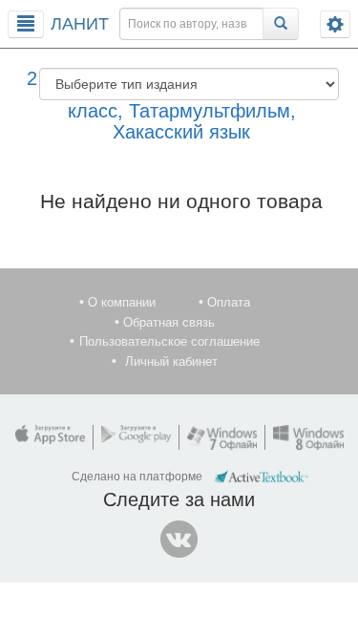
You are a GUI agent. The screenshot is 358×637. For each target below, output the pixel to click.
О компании (122, 302)
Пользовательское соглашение (169, 341)
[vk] (179, 539)
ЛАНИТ (80, 23)
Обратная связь (169, 322)
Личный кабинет (171, 361)
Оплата (228, 302)
